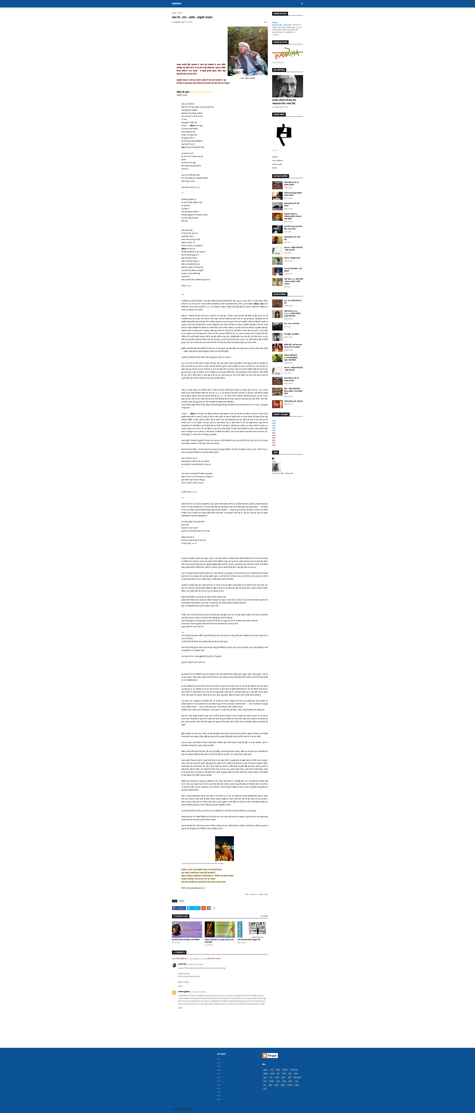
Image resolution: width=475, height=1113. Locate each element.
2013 (237, 1088)
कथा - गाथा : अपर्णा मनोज (291, 324)
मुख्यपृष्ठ (174, 13)
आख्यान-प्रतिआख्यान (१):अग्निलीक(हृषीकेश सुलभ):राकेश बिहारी (290, 357)
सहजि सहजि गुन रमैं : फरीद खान (292, 238)
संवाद (276, 1085)
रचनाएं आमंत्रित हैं (277, 161)
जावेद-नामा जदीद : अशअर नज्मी (281, 25)
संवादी (274, 461)
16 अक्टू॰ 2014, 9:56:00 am (198, 992)
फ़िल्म (264, 1081)
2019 (274, 423)
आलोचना (180, 13)
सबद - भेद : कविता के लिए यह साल (292, 302)
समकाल (290, 1085)
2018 (273, 426)
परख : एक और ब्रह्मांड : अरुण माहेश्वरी (293, 270)
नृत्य (271, 1077)
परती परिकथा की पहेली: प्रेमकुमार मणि (249, 940)
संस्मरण (283, 1085)
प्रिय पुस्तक (297, 1077)
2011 (237, 1096)
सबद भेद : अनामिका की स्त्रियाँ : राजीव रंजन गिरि (293, 248)
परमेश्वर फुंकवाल (184, 992)
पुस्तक (283, 1077)
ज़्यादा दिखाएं (264, 916)
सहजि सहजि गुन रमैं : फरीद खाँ (293, 401)
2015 (237, 1081)
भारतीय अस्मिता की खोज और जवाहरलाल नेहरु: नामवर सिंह (284, 102)
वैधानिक (274, 168)
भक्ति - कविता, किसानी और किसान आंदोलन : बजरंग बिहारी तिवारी (293, 391)
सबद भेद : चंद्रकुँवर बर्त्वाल (292, 258)
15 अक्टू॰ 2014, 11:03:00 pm (195, 964)
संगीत (270, 1085)
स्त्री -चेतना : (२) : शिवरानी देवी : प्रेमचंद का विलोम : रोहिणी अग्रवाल (293, 281)
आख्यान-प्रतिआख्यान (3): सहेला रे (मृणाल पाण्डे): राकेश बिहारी (219, 941)
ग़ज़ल (264, 1089)
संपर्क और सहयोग (277, 164)
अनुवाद (265, 1070)
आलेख (278, 1070)
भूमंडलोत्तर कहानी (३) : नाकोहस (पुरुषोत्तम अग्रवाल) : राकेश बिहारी (293, 216)
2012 (237, 1092)
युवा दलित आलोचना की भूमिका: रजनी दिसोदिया (186, 940)
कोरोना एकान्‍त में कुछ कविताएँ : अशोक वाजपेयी (293, 194)
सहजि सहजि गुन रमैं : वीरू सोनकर (291, 204)
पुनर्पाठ (277, 1077)
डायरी (283, 1074)
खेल (278, 1074)
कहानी (272, 1074)
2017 (273, 428)
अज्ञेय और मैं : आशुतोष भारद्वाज (259, 894)
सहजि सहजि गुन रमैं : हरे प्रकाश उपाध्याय (291, 183)
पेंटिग (289, 1077)
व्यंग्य (296, 1081)
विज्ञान (290, 1081)
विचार (284, 1081)
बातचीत (271, 1081)
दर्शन (290, 1074)
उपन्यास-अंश (294, 1070)
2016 (274, 430)
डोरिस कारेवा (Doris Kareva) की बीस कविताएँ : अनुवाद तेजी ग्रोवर (292, 313)
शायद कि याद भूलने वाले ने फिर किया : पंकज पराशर (293, 227)
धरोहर (295, 1074)
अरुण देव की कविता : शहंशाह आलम (282, 473)
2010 (237, 1099)
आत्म (271, 1070)
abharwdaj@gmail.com (195, 888)
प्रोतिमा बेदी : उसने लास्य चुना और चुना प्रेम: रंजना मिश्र (293, 346)
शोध (264, 1085)
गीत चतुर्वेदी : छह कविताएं (291, 334)
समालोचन (176, 3)
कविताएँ (265, 1074)
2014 (237, 1085)
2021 (237, 1059)
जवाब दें (180, 986)
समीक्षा (296, 1085)
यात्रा (278, 1081)
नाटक (265, 1077)
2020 (274, 421)
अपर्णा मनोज (182, 964)
